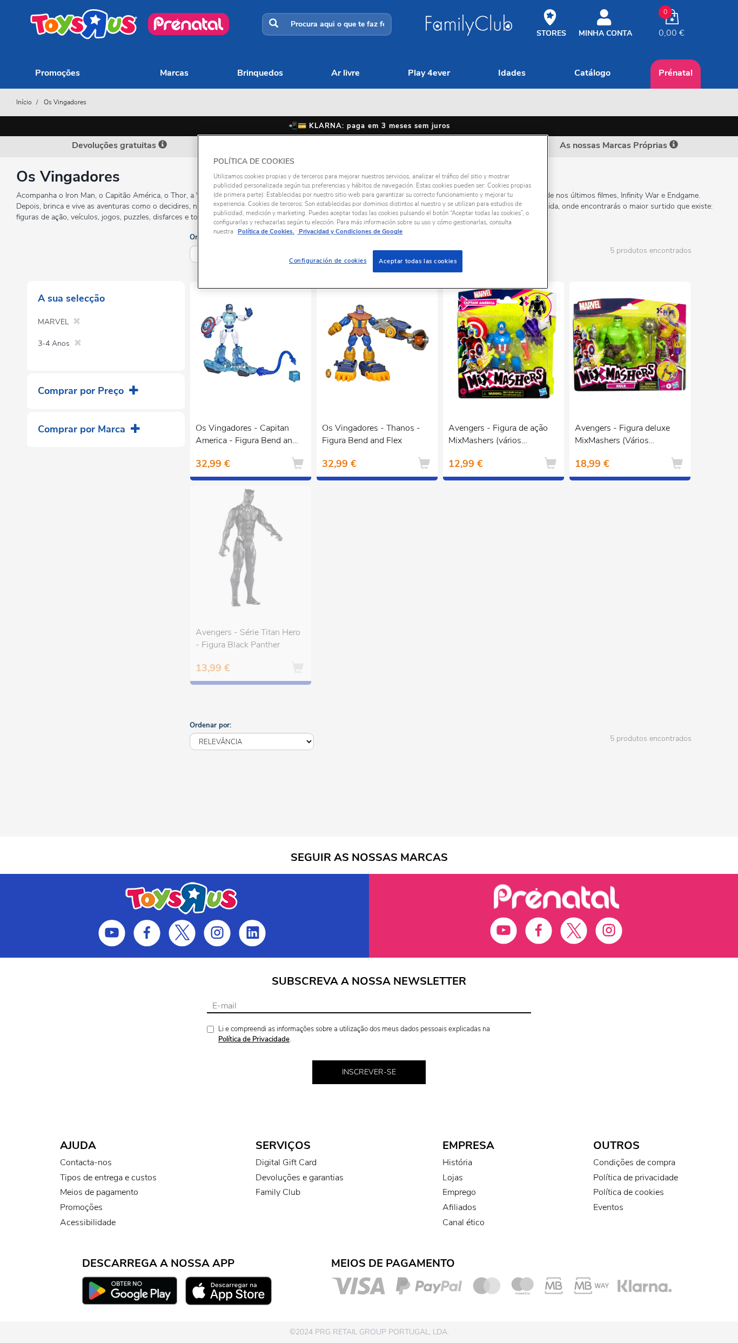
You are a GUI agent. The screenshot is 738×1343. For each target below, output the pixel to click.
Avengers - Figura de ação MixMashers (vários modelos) (498, 435)
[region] (372, 212)
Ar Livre (345, 73)
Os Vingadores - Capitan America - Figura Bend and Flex (246, 435)
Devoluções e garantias (300, 1178)
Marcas (174, 73)
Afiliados (459, 1207)
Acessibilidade (88, 1222)
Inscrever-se (369, 1072)
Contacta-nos (86, 1162)
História (457, 1162)
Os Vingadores (65, 102)
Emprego (459, 1192)
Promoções (57, 73)
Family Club (278, 1192)
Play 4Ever (429, 73)
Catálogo (592, 73)
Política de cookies (628, 1192)
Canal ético (463, 1222)
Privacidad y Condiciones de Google (349, 231)
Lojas (452, 1178)
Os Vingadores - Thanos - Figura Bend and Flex (371, 434)
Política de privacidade (635, 1178)
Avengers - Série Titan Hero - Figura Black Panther (248, 638)
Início (24, 102)
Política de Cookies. (266, 231)
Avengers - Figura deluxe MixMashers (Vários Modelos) (622, 435)
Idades (512, 73)
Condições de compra (634, 1162)
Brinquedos (260, 73)
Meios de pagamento (99, 1192)
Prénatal (676, 73)
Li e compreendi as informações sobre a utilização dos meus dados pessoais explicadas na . (354, 1034)
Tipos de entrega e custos (108, 1178)
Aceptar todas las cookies (418, 261)
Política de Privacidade (254, 1039)
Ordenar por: (210, 725)
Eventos (608, 1207)
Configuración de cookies (328, 260)
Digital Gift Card (286, 1162)
